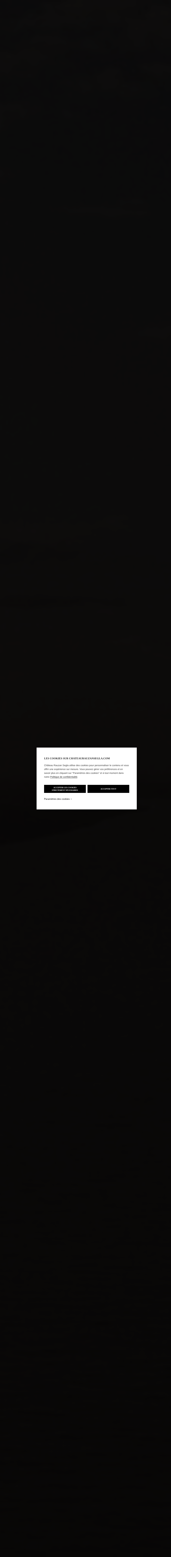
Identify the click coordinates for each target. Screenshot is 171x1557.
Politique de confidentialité (63, 776)
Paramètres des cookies (57, 799)
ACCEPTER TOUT (108, 789)
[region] (87, 778)
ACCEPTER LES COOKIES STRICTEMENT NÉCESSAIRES (65, 789)
